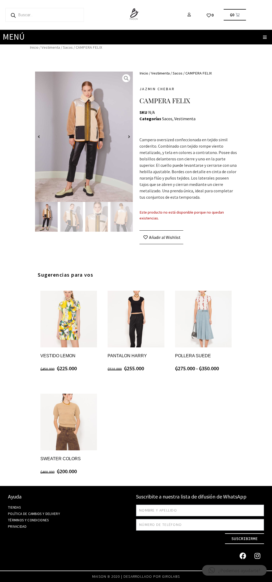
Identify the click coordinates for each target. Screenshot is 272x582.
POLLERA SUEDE (193, 356)
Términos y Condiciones (28, 520)
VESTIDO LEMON (57, 356)
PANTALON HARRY (127, 356)
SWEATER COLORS (60, 458)
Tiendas (14, 507)
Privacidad (17, 526)
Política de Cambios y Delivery (34, 514)
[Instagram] (257, 556)
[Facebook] (242, 556)
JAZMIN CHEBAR (157, 88)
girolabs (171, 576)
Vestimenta (50, 47)
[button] (264, 37)
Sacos (68, 47)
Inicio (34, 47)
